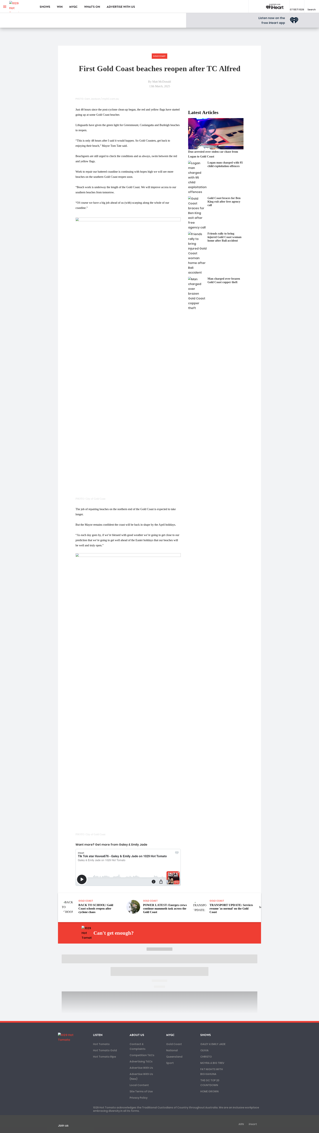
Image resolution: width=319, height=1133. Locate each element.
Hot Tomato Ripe (104, 1057)
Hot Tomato (101, 1044)
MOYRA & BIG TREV (212, 1063)
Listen (97, 1035)
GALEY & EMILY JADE (212, 1044)
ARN (241, 1124)
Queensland (174, 1057)
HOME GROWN (209, 1091)
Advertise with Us (121, 7)
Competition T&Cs (142, 1055)
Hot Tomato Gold (105, 1050)
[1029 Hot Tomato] (21, 6)
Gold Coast (174, 1044)
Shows (45, 7)
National (172, 1050)
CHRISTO (206, 1057)
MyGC (170, 1035)
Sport (170, 1063)
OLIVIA (204, 1050)
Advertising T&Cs (141, 1061)
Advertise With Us (141, 1068)
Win (60, 7)
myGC (73, 7)
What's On (92, 7)
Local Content (139, 1085)
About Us (137, 1035)
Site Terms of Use (141, 1091)
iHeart (253, 1124)
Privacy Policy (139, 1098)
